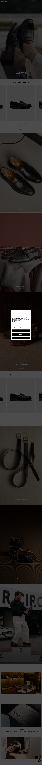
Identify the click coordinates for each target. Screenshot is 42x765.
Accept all (21, 330)
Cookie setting (21, 337)
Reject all (21, 334)
